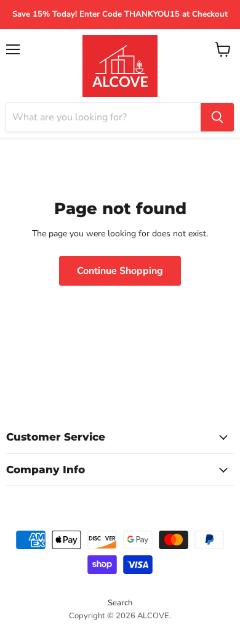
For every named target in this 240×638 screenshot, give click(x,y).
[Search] (217, 117)
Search (120, 602)
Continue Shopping (120, 271)
